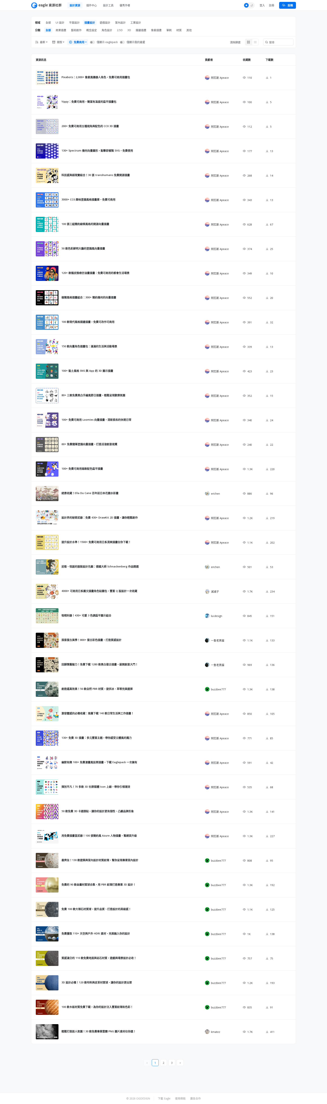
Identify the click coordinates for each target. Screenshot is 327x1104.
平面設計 (74, 22)
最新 (42, 42)
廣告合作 (195, 1098)
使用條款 (180, 1098)
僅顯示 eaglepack (107, 42)
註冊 (271, 5)
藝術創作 (76, 30)
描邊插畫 (141, 30)
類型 (59, 42)
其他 (189, 30)
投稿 (290, 5)
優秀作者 (125, 5)
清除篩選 (235, 42)
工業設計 (135, 22)
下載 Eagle (164, 1098)
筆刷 (169, 30)
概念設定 (91, 30)
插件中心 (91, 5)
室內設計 (120, 22)
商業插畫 (61, 30)
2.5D (120, 30)
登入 (262, 5)
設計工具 (108, 5)
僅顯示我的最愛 (136, 42)
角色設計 (107, 30)
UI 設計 (60, 22)
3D (129, 30)
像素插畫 (156, 30)
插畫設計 (89, 22)
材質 (179, 30)
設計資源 (75, 5)
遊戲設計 (105, 22)
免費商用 (79, 42)
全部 (48, 22)
